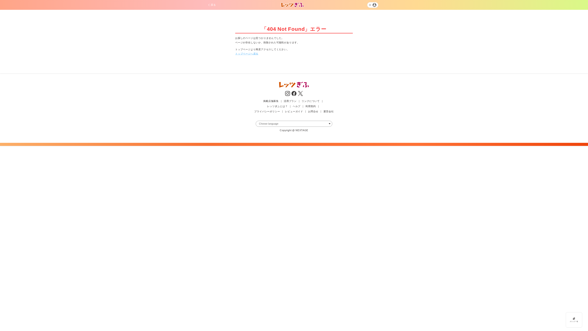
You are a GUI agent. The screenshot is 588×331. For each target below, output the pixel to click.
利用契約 (310, 106)
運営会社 (328, 111)
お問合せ (313, 111)
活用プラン (290, 101)
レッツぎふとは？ (277, 106)
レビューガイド (294, 111)
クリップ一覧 (574, 321)
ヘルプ (296, 106)
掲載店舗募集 (271, 101)
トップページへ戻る (246, 53)
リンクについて (311, 101)
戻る (213, 5)
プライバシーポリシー (267, 111)
